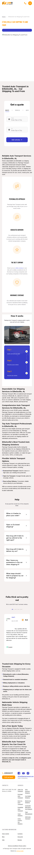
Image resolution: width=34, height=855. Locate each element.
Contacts (20, 833)
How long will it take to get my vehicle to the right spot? (15, 538)
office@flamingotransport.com (25, 776)
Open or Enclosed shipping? (13, 526)
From (12, 118)
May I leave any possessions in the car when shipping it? (14, 562)
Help (3, 840)
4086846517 (8, 773)
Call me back (8, 777)
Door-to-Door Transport (20, 802)
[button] (12, 609)
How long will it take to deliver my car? (15, 550)
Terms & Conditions (13, 846)
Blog (3, 837)
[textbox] (17, 119)
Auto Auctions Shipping (27, 791)
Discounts (20, 837)
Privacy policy (22, 846)
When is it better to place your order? (13, 514)
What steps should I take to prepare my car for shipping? (15, 576)
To (11, 128)
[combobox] (17, 119)
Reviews (20, 840)
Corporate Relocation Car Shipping (28, 807)
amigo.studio (20, 851)
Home (3, 16)
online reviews (19, 268)
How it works (5, 833)
